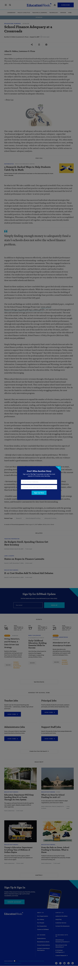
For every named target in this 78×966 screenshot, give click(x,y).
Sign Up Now (39, 493)
